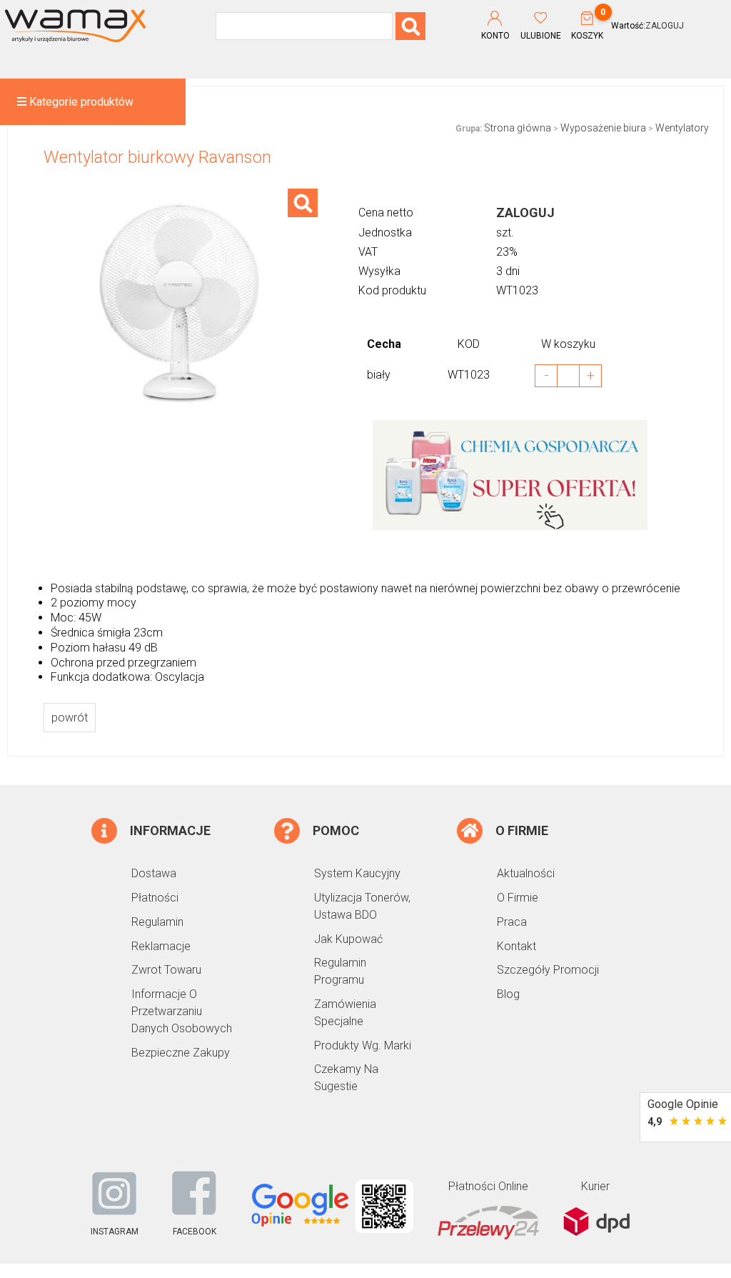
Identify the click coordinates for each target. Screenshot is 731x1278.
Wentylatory (682, 128)
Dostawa (153, 873)
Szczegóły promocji (548, 970)
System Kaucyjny (357, 873)
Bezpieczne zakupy (180, 1052)
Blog (508, 994)
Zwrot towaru (166, 970)
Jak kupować (348, 939)
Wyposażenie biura (603, 128)
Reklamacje (161, 946)
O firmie (517, 897)
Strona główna (517, 128)
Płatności (154, 897)
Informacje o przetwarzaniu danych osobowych (181, 1011)
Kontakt (516, 946)
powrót (69, 717)
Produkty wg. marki (362, 1045)
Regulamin (157, 922)
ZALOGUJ (664, 26)
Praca (512, 922)
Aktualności (526, 873)
